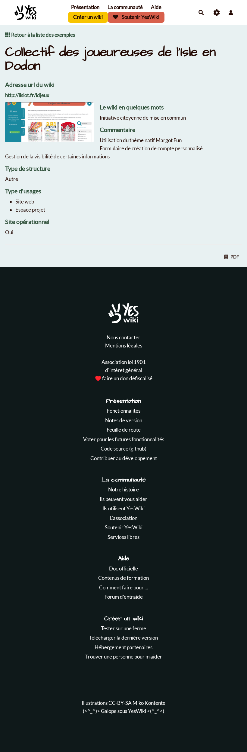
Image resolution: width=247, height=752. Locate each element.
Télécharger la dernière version (123, 637)
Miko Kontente (149, 703)
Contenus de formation (123, 578)
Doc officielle (123, 568)
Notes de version (123, 420)
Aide (156, 7)
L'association (123, 518)
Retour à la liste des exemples (42, 35)
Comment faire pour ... (123, 587)
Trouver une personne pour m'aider (123, 656)
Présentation (85, 7)
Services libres (123, 537)
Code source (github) (123, 448)
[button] (230, 13)
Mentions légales (123, 345)
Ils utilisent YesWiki (123, 508)
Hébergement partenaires (123, 647)
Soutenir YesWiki (140, 17)
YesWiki (137, 711)
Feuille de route (124, 429)
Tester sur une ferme (123, 628)
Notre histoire (123, 489)
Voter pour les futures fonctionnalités (123, 439)
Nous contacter (123, 337)
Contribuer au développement (123, 458)
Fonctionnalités (123, 411)
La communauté (125, 7)
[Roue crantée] (216, 13)
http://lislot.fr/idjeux (27, 95)
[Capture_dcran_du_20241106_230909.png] (52, 125)
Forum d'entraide (124, 597)
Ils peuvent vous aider (123, 499)
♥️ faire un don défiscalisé (123, 378)
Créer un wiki (88, 17)
